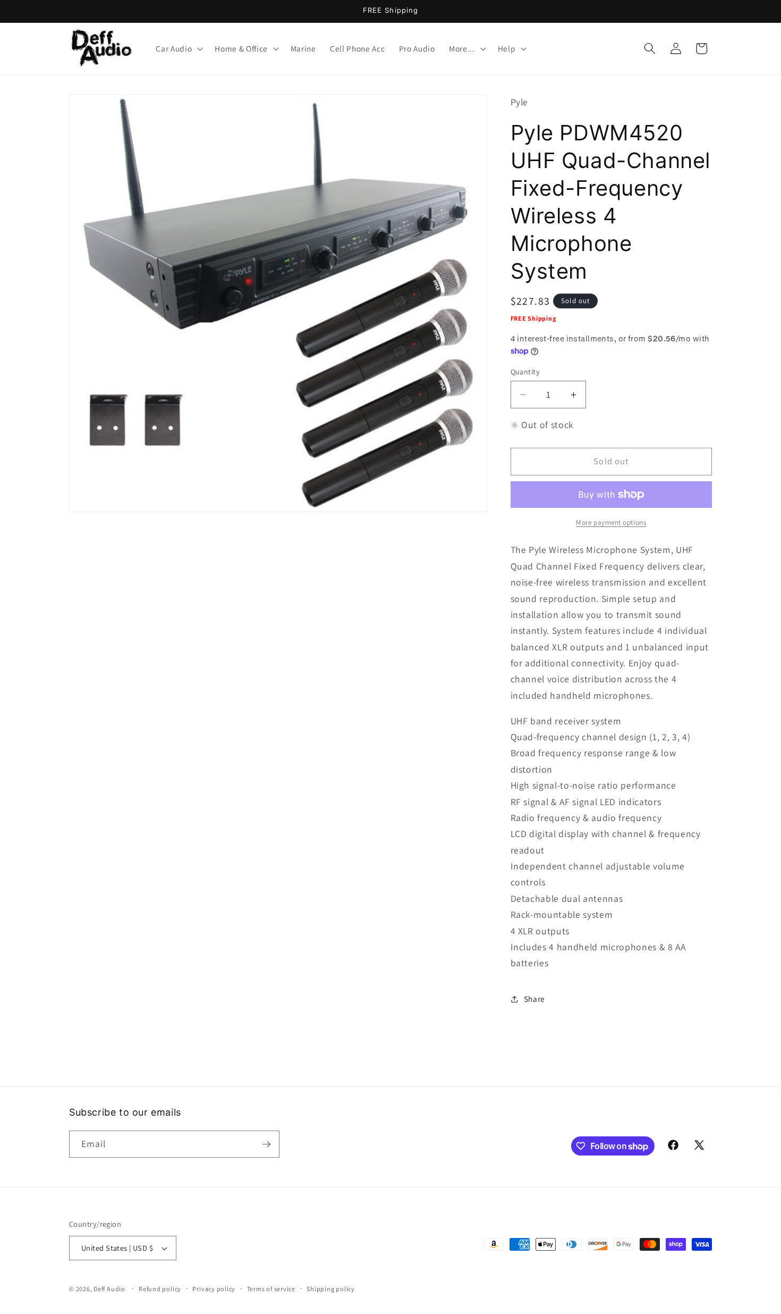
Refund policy (160, 1289)
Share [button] (534, 998)
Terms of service (271, 1289)
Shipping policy (331, 1289)
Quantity (525, 371)
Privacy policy (213, 1289)
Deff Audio (109, 1289)
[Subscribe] (266, 1144)
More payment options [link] (611, 522)
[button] (178, 48)
